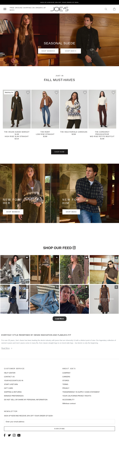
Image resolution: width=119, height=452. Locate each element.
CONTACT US (9, 377)
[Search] (106, 9)
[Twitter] (9, 435)
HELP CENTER (9, 373)
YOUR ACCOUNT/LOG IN (13, 380)
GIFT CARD (8, 388)
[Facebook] (4, 435)
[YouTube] (18, 435)
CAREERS (66, 377)
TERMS (65, 384)
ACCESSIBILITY (68, 400)
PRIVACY (65, 388)
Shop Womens (13, 212)
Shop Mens (71, 212)
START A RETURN (11, 384)
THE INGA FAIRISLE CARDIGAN (73, 132)
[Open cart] (114, 9)
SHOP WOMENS (48, 51)
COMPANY (66, 373)
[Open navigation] (4, 9)
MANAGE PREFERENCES (13, 396)
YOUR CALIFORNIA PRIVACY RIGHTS (76, 396)
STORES (65, 380)
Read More (5, 348)
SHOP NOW (59, 152)
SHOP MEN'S (70, 51)
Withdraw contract (69, 403)
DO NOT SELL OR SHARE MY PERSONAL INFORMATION (25, 400)
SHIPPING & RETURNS (12, 392)
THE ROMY (45, 132)
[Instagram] (14, 435)
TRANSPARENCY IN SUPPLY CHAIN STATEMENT (81, 392)
